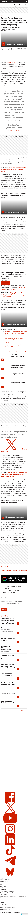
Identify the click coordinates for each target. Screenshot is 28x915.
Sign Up (4, 609)
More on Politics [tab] (5, 329)
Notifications (3, 888)
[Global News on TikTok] (10, 855)
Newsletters (3, 886)
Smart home (3, 889)
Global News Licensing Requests (8, 892)
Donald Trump (11, 62)
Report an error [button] (14, 590)
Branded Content (4, 881)
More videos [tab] (13, 329)
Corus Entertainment (5, 909)
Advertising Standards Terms (7, 907)
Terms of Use (3, 904)
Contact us (3, 883)
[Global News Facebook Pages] (10, 801)
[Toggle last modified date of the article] (15, 29)
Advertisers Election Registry (7, 891)
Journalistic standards (14, 586)
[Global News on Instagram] (10, 833)
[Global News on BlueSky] (10, 876)
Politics (3, 15)
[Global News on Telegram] (10, 865)
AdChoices (25, 914)
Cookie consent (4, 894)
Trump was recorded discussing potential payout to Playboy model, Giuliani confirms (13, 169)
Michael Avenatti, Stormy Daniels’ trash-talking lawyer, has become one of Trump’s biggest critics (14, 474)
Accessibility (3, 911)
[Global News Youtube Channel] (10, 823)
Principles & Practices (5, 879)
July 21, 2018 (13, 130)
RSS (1, 884)
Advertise (2, 906)
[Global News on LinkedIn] (10, 844)
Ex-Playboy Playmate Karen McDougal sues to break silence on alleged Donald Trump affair (13, 294)
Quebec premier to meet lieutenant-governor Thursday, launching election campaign (15, 340)
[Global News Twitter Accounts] (10, 812)
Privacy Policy (13, 289)
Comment (6, 588)
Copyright (2, 902)
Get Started (5, 282)
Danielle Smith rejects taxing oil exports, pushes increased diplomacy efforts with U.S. (15, 333)
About (1, 878)
